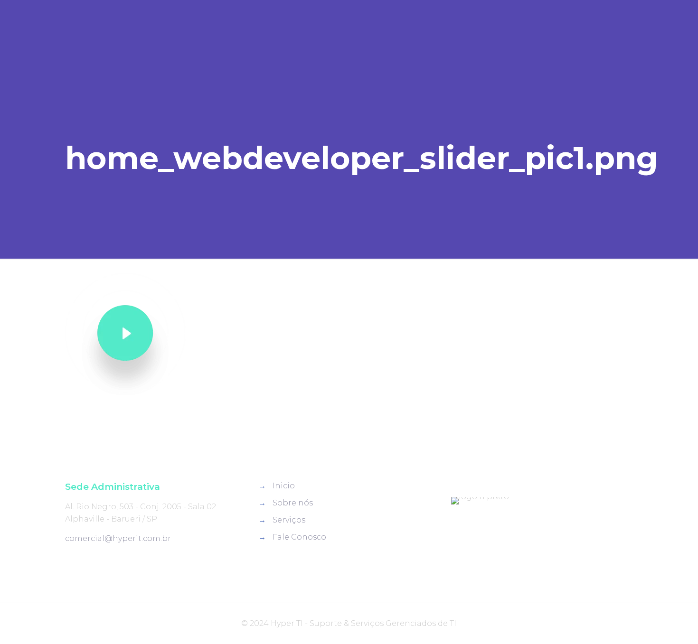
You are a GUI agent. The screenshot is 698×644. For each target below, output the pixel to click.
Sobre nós (293, 502)
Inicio (284, 485)
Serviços (289, 519)
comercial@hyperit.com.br (118, 538)
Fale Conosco (299, 536)
